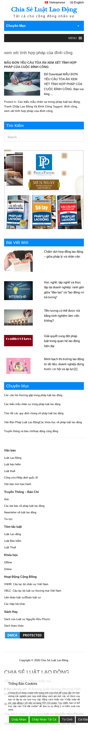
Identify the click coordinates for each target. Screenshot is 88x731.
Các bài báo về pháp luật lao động (24, 505)
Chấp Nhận (18, 719)
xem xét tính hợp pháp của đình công (28, 111)
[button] (72, 38)
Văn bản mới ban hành (17, 484)
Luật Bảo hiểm (12, 540)
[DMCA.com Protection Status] (24, 638)
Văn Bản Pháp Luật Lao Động (21, 422)
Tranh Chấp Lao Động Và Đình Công (28, 106)
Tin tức (8, 519)
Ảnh (6, 499)
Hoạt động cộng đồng (45, 431)
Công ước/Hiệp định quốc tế (21, 477)
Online (8, 569)
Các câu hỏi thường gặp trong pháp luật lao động (33, 395)
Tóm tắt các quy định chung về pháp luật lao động (33, 413)
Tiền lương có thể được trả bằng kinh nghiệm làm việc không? (62, 315)
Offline (8, 562)
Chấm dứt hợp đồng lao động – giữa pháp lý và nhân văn (63, 254)
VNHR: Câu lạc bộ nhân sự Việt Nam (26, 584)
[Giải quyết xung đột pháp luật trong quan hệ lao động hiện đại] (24, 340)
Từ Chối (67, 719)
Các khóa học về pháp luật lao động (60, 422)
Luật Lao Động (12, 457)
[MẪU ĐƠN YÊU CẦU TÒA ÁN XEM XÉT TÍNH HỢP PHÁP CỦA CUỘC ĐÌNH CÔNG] (22, 84)
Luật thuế (9, 471)
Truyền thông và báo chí (18, 431)
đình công (70, 106)
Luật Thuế (10, 547)
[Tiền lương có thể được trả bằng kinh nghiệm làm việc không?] (24, 317)
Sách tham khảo (14, 625)
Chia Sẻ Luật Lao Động (44, 9)
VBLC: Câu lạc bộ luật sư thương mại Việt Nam (32, 590)
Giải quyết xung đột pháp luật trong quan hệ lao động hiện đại (62, 341)
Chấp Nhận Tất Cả (44, 719)
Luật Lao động (12, 534)
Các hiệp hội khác (14, 603)
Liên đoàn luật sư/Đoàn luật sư (22, 597)
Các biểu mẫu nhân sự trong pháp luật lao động (49, 101)
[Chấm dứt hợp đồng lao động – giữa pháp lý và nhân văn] (24, 260)
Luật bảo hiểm (12, 464)
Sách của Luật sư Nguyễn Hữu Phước (27, 619)
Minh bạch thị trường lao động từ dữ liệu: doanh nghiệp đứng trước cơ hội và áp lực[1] (64, 364)
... (51, 94)
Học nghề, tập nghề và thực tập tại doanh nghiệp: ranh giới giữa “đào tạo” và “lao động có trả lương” (64, 290)
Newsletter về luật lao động (20, 512)
